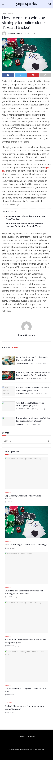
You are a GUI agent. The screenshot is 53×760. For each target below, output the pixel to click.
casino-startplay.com (22, 750)
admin (20, 424)
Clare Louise (23, 378)
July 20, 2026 (36, 363)
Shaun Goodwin (17, 33)
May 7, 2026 (31, 424)
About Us (31, 736)
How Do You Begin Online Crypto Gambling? (26, 544)
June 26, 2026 (37, 394)
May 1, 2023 (32, 33)
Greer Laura (23, 363)
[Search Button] (48, 440)
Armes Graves (23, 409)
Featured (9, 702)
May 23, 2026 (37, 409)
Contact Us (21, 736)
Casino (10, 13)
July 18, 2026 (36, 378)
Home (4, 13)
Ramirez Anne (23, 394)
